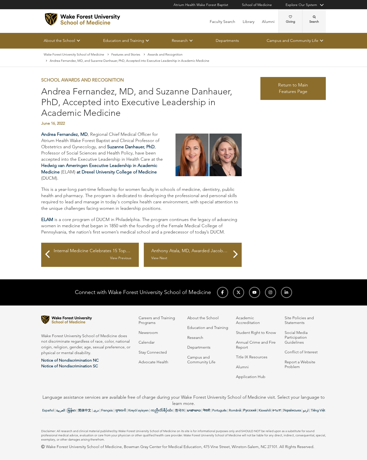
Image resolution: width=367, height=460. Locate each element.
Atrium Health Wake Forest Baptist (201, 4)
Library (248, 21)
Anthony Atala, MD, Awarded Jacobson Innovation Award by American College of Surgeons (196, 254)
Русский (249, 410)
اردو (306, 410)
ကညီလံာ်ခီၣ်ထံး (162, 410)
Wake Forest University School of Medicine (74, 54)
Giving (290, 21)
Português (219, 410)
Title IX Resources (251, 357)
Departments (227, 40)
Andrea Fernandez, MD (64, 134)
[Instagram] (270, 292)
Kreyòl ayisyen (138, 410)
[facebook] (222, 292)
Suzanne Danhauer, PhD (131, 147)
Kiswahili (265, 410)
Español (48, 410)
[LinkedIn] (286, 292)
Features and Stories (125, 54)
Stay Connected (153, 352)
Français (107, 410)
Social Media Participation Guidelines (296, 337)
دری (96, 410)
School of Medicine (257, 4)
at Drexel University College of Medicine (117, 172)
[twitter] (238, 292)
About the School (59, 40)
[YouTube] (254, 292)
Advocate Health (153, 362)
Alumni (268, 21)
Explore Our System (301, 4)
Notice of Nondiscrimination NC (70, 360)
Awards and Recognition (165, 54)
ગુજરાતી (120, 410)
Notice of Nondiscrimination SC (69, 366)
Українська (292, 410)
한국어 (180, 410)
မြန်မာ (71, 410)
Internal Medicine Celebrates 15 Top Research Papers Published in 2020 (96, 254)
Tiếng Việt (318, 410)
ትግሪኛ (276, 410)
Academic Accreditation (248, 320)
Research (180, 40)
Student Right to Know (256, 332)
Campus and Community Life (292, 40)
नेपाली (206, 410)
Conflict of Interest (301, 352)
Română (235, 410)
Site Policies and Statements (299, 320)
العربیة (60, 410)
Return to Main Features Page (293, 88)
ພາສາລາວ (194, 410)
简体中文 (84, 410)
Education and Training (123, 40)
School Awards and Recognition (82, 80)
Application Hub (250, 376)
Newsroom (148, 332)
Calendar (147, 342)
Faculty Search (222, 21)
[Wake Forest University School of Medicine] (82, 19)
